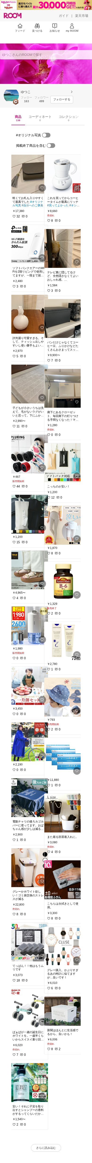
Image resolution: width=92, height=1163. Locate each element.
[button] (11, 95)
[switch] (46, 135)
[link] (29, 174)
